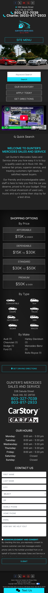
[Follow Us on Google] (28, 3)
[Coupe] (12, 310)
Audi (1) (7, 339)
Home (12, 580)
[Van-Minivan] (34, 318)
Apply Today (24, 93)
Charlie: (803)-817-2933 (26, 15)
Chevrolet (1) (10, 342)
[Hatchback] (12, 318)
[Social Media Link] (32, 3)
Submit (24, 561)
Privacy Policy (33, 580)
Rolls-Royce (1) (33, 352)
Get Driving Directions (25, 368)
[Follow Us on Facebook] (15, 3)
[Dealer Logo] (24, 27)
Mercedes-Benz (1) (34, 348)
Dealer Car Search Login (24, 582)
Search (24, 79)
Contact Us (25, 580)
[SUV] (34, 302)
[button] (24, 137)
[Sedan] (12, 327)
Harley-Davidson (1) (34, 341)
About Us (18, 580)
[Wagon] (34, 327)
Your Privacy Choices (30, 583)
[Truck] (34, 310)
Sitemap (20, 583)
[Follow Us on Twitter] (19, 3)
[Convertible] (12, 302)
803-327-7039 (26, 13)
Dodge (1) (8, 346)
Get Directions (24, 99)
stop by (38, 193)
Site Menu (24, 40)
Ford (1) (7, 349)
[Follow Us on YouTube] (24, 3)
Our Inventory (24, 86)
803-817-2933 (24, 402)
